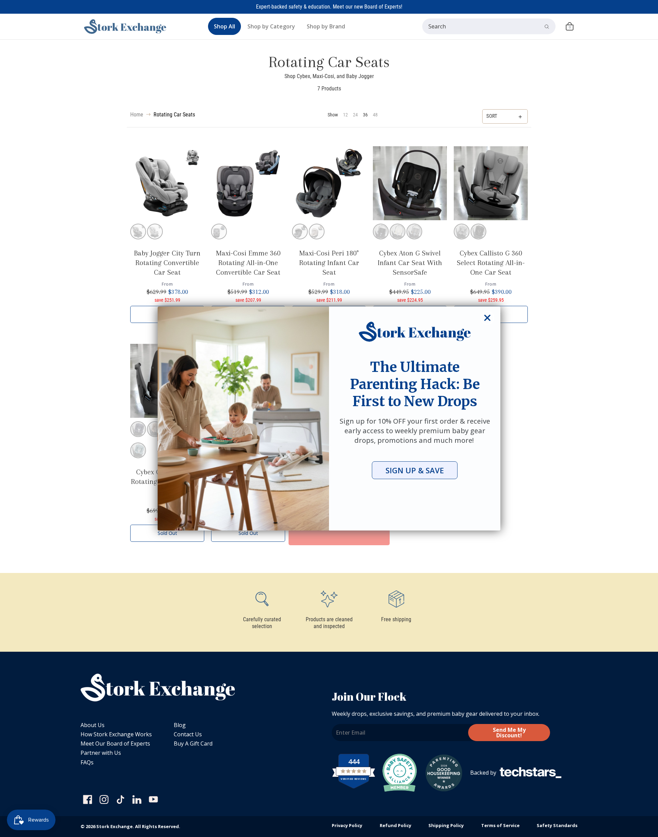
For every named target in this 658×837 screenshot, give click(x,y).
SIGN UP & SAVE (415, 470)
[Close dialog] (487, 318)
